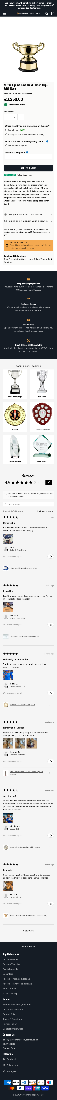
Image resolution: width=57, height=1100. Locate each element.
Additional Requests (15, 152)
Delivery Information (13, 1009)
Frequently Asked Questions (17, 1004)
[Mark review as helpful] (50, 556)
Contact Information (13, 1028)
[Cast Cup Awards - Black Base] (15, 384)
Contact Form (9, 1048)
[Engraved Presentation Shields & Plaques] (42, 417)
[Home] (28, 13)
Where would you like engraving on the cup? (27, 126)
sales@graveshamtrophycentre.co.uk (20, 1039)
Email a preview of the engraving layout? (25, 141)
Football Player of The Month (17, 983)
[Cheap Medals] (15, 417)
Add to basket (28, 168)
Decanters (8, 973)
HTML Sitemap (10, 993)
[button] (42, 482)
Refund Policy (10, 1014)
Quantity (9, 111)
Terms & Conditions (13, 1018)
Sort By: (39, 511)
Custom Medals (10, 959)
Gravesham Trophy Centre (32, 1094)
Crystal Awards (10, 969)
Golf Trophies (9, 988)
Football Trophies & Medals (16, 978)
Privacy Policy (10, 1023)
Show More (16, 810)
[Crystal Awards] (15, 449)
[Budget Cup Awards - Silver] (42, 384)
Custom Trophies (11, 964)
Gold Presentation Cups (15, 259)
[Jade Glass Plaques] (42, 449)
